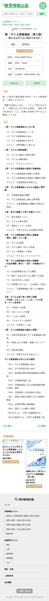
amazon (14, 83)
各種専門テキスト (12, 540)
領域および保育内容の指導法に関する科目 (23, 516)
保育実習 (9, 534)
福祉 (8, 545)
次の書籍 (42, 426)
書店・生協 (9, 569)
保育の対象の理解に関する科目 (18, 525)
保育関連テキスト (11, 22)
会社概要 (8, 582)
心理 (8, 549)
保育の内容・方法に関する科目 (18, 529)
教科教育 (9, 554)
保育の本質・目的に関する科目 (17, 25)
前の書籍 (8, 426)
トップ (7, 505)
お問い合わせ (25, 591)
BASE (37, 83)
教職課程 (9, 558)
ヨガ (8, 563)
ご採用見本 (9, 576)
